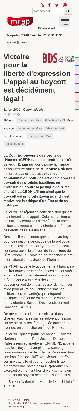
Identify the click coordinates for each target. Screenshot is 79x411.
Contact (57, 403)
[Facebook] (10, 114)
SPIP (65, 406)
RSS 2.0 (27, 403)
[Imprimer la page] (14, 114)
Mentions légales (42, 403)
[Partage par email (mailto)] (5, 114)
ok (68, 11)
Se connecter (15, 406)
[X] (18, 114)
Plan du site (14, 403)
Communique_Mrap (30, 120)
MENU (65, 24)
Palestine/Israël (55, 120)
